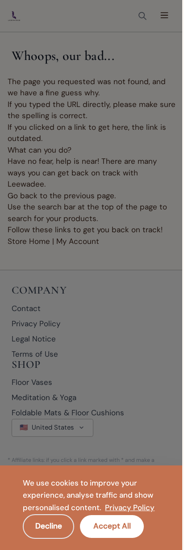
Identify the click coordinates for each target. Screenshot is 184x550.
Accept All (112, 526)
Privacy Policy (130, 507)
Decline (48, 526)
